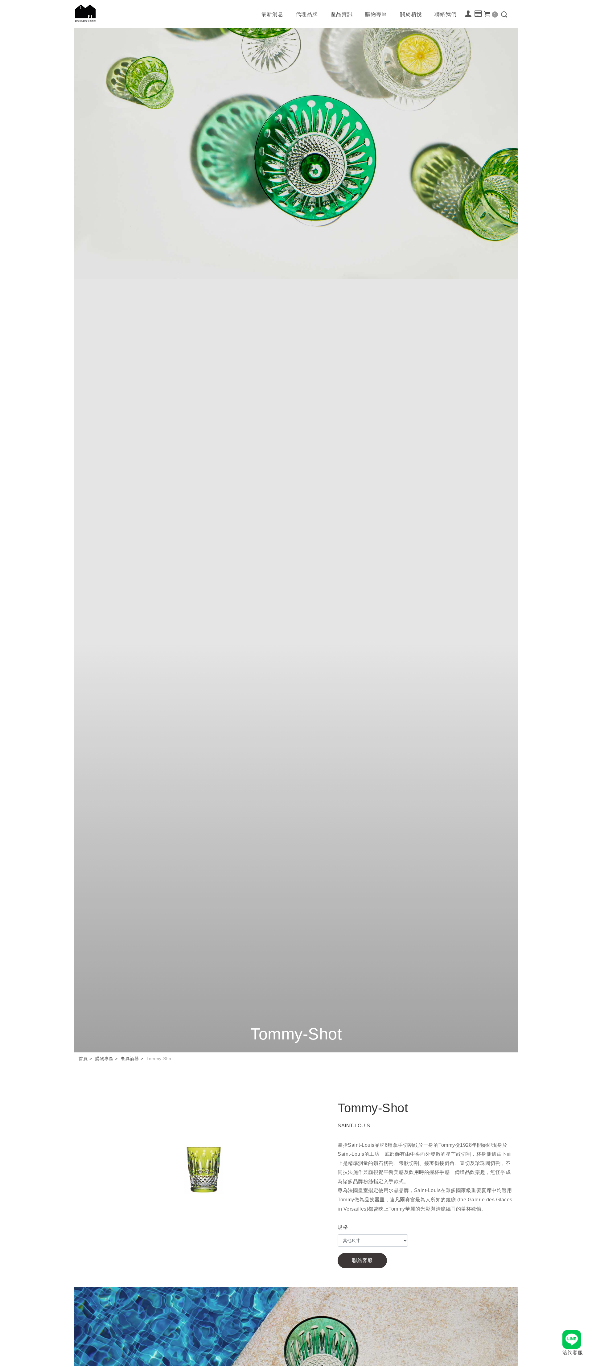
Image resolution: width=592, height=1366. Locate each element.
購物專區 (376, 14)
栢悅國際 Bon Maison (85, 13)
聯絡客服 (362, 1260)
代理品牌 (307, 14)
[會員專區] (468, 13)
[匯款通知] (478, 13)
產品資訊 (342, 14)
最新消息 (272, 14)
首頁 (83, 1058)
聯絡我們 (445, 14)
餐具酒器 (130, 1058)
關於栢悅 (411, 14)
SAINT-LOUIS (354, 1125)
